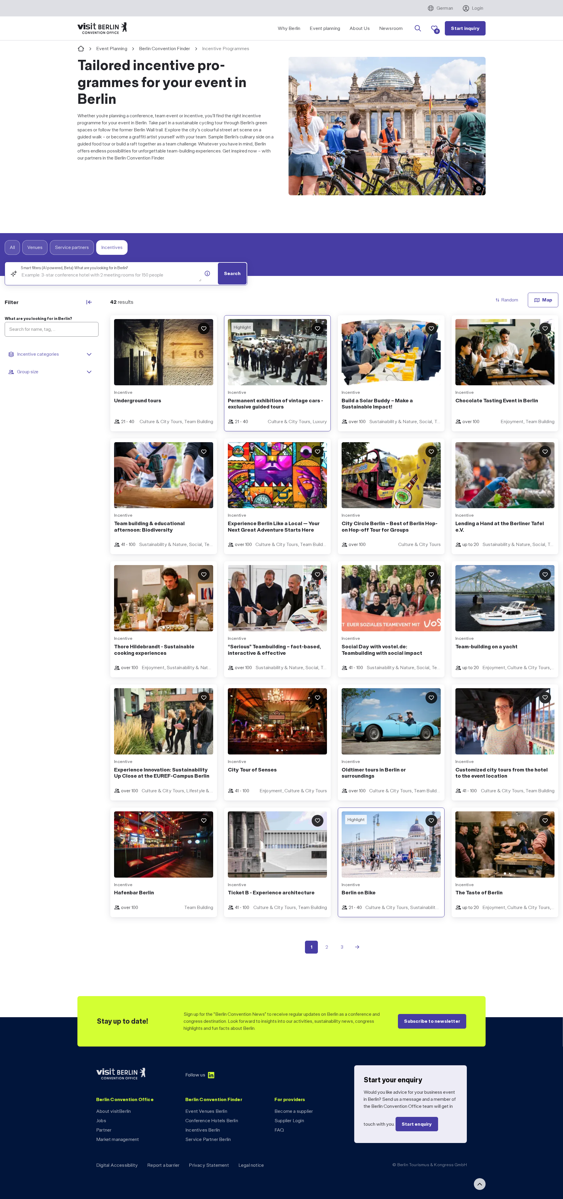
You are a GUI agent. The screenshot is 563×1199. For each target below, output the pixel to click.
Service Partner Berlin (208, 1139)
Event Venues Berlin (206, 1111)
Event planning (325, 28)
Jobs (101, 1120)
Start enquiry (417, 1124)
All (12, 247)
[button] (478, 188)
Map (547, 300)
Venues (35, 247)
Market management (117, 1139)
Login (477, 8)
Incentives (112, 247)
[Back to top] (480, 1184)
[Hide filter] (89, 302)
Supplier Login (289, 1120)
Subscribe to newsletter (432, 1021)
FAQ (279, 1130)
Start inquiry (465, 28)
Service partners (72, 247)
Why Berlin (289, 28)
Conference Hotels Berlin (211, 1120)
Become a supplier (293, 1111)
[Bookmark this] (204, 328)
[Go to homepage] (80, 48)
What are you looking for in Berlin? (38, 318)
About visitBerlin (113, 1111)
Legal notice (251, 1165)
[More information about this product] (207, 273)
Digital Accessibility (117, 1165)
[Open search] (418, 28)
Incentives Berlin (202, 1130)
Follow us (195, 1075)
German (445, 8)
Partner (103, 1130)
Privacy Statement (209, 1165)
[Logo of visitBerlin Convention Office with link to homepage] (102, 28)
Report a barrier (163, 1165)
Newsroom (391, 28)
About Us (360, 28)
